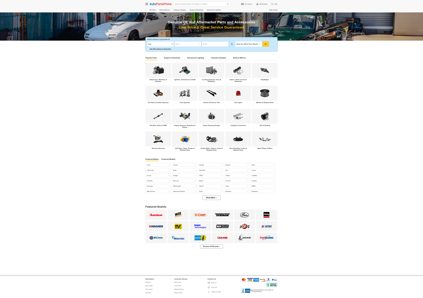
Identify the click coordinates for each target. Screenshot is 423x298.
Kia (226, 170)
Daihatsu (255, 191)
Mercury (176, 181)
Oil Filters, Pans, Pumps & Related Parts (185, 149)
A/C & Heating (265, 125)
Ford (148, 165)
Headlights (265, 79)
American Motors (179, 191)
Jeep (174, 170)
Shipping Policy (179, 289)
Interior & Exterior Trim (211, 102)
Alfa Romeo (151, 191)
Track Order (177, 286)
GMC (201, 175)
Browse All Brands (211, 246)
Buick (201, 181)
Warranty (148, 293)
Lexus (254, 170)
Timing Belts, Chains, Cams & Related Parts (211, 149)
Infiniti (227, 175)
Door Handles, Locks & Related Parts (238, 149)
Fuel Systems (185, 102)
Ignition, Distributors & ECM (184, 79)
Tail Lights (238, 102)
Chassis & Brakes (218, 58)
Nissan (227, 165)
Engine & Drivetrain (172, 58)
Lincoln (227, 181)
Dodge (175, 175)
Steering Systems (158, 148)
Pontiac (254, 181)
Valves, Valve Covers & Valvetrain (238, 80)
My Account (177, 282)
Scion (227, 186)
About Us (148, 282)
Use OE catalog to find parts (160, 49)
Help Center (149, 286)
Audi (200, 191)
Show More (210, 198)
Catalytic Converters (238, 125)
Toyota (175, 165)
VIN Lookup (148, 289)
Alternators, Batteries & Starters (158, 80)
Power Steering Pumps (211, 125)
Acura (149, 175)
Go (266, 44)
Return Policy (178, 293)
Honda (201, 165)
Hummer (150, 186)
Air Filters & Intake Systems (158, 102)
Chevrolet (150, 170)
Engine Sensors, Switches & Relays (184, 126)
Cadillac (254, 175)
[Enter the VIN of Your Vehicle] (248, 44)
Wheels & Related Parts (265, 102)
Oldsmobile (177, 186)
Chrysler (150, 181)
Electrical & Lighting (195, 58)
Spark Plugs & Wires (264, 148)
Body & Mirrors (239, 58)
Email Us (213, 283)
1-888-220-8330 (216, 292)
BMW (253, 186)
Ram (253, 165)
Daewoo (228, 191)
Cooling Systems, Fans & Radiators (211, 80)
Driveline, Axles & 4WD (158, 125)
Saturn (201, 186)
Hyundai (202, 170)
